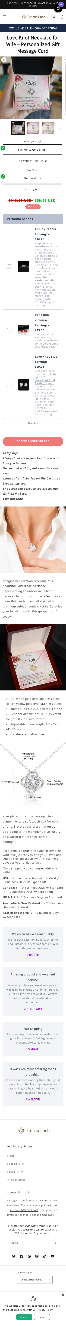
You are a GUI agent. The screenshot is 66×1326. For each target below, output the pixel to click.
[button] (4, 17)
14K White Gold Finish (32, 149)
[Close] (63, 1295)
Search (11, 1155)
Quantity (33, 423)
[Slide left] (7, 129)
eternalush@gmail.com (24, 1210)
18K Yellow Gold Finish (32, 161)
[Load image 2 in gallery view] (33, 128)
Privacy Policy (45, 1309)
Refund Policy (15, 1171)
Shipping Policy (15, 1163)
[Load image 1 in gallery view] (18, 128)
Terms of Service (16, 1179)
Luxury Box (32, 189)
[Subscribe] (55, 1243)
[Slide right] (59, 129)
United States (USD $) (31, 1279)
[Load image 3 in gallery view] (48, 128)
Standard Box (33, 178)
